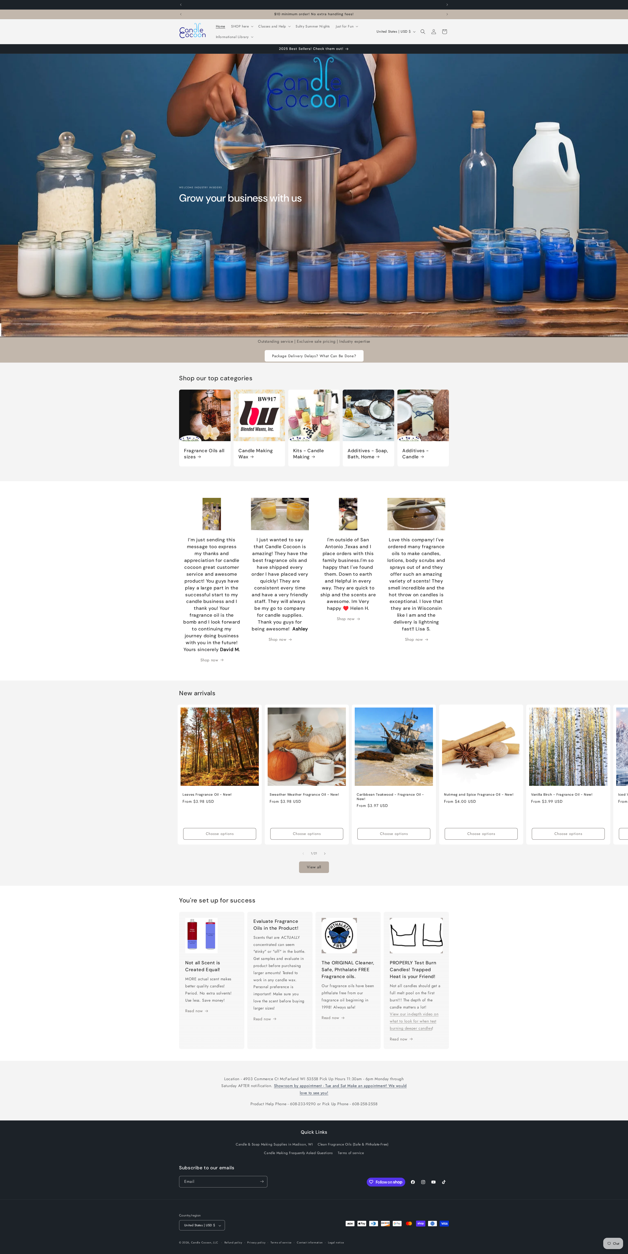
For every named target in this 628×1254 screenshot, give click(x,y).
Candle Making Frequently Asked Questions (298, 1153)
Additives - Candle (415, 454)
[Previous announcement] (180, 4)
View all (314, 867)
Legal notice (336, 1242)
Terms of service (351, 1153)
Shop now (278, 639)
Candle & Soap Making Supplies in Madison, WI (274, 1144)
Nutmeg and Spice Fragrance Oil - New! (478, 794)
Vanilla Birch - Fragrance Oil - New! (562, 794)
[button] (241, 26)
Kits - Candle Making (308, 454)
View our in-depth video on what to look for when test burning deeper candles (414, 1021)
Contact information (310, 1242)
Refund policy (233, 1242)
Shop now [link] (209, 660)
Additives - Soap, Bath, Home (368, 454)
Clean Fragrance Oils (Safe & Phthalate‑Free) (353, 1144)
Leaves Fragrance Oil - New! (207, 794)
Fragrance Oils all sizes (204, 454)
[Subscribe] (261, 1181)
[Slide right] (324, 853)
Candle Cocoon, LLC (204, 1243)
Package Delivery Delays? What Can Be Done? (314, 355)
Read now (194, 1011)
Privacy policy (256, 1242)
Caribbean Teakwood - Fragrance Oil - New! (390, 796)
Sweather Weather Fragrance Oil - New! (304, 794)
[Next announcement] (447, 4)
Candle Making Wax (255, 454)
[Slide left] (303, 853)
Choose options (220, 834)
